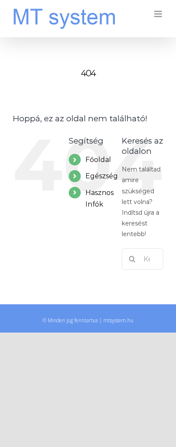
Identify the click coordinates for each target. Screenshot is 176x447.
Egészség (101, 176)
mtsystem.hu (118, 320)
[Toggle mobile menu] (158, 13)
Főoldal (98, 160)
